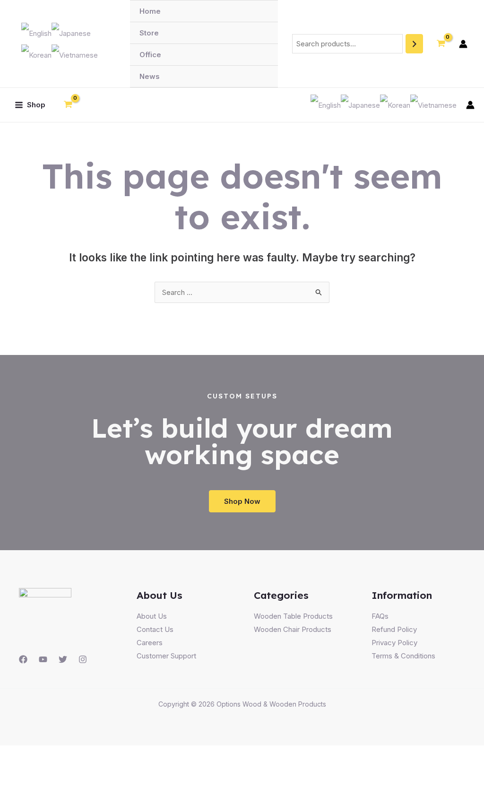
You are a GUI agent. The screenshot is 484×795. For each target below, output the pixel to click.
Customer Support (166, 655)
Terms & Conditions (403, 655)
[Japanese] (71, 32)
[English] (36, 32)
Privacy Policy (394, 642)
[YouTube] (43, 659)
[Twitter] (63, 659)
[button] (242, 501)
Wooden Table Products (293, 616)
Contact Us (155, 629)
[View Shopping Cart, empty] (440, 44)
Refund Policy (394, 629)
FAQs (380, 616)
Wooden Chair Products (292, 629)
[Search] (414, 43)
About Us (152, 616)
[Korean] (36, 54)
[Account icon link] (463, 44)
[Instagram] (82, 659)
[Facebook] (23, 659)
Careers (150, 642)
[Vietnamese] (75, 54)
